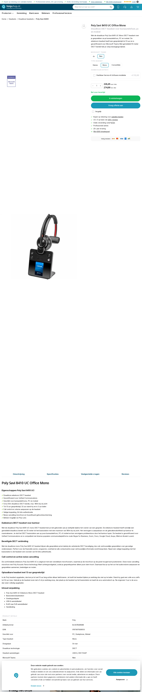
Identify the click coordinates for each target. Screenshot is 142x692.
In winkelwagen (115, 98)
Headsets (12, 19)
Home (4, 19)
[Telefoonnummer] (118, 7)
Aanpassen (120, 679)
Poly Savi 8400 (42, 19)
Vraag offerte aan (115, 105)
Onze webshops (96, 2)
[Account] (132, 7)
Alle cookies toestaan (121, 672)
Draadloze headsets (26, 19)
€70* (85, 2)
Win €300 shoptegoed (113, 2)
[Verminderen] (93, 85)
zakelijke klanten (117, 117)
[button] (115, 75)
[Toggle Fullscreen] (84, 26)
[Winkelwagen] (137, 7)
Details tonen (36, 686)
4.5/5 (134, 2)
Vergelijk (98, 112)
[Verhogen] (100, 85)
